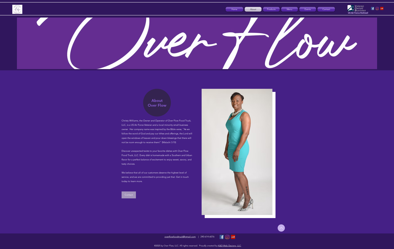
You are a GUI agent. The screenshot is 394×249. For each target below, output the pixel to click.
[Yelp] (381, 8)
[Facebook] (372, 8)
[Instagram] (377, 8)
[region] (157, 102)
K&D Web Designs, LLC (229, 245)
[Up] (281, 228)
